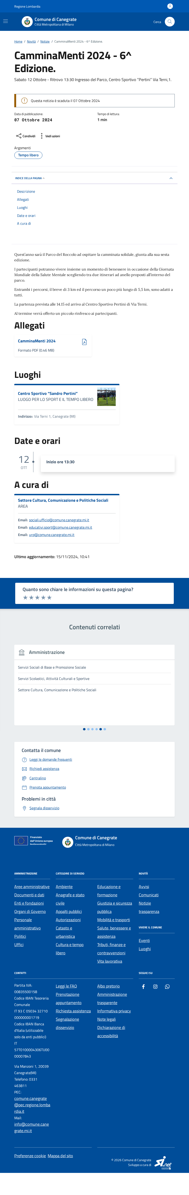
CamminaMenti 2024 (37, 341)
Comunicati (149, 895)
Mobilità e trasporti (113, 920)
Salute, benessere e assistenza (114, 932)
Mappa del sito (60, 1156)
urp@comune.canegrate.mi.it (51, 534)
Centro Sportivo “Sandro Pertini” (48, 393)
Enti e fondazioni (29, 903)
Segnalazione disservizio (67, 1023)
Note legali (106, 1019)
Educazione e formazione (109, 890)
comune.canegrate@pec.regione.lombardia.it (32, 1104)
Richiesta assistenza (73, 1011)
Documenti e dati (29, 895)
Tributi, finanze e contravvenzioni (111, 948)
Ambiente (64, 886)
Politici (20, 936)
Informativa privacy (114, 1011)
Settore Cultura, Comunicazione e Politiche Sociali (63, 500)
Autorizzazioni (68, 920)
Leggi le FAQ (66, 986)
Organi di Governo (30, 911)
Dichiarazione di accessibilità (111, 1031)
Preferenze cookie (30, 1156)
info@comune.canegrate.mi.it (31, 1127)
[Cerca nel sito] (170, 22)
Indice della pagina (28, 178)
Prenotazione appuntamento (69, 998)
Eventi (144, 940)
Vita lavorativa (109, 961)
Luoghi (145, 949)
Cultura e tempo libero (70, 948)
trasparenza (149, 911)
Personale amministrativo (27, 924)
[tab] (84, 729)
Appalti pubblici (69, 911)
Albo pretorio (108, 986)
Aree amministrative (32, 886)
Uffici (19, 944)
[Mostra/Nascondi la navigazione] (5, 21)
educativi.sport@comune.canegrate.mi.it (60, 527)
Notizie (145, 903)
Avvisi (144, 886)
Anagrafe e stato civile (70, 899)
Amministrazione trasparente (112, 998)
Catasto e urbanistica (65, 932)
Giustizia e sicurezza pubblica (114, 907)
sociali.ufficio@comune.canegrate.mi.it (59, 520)
